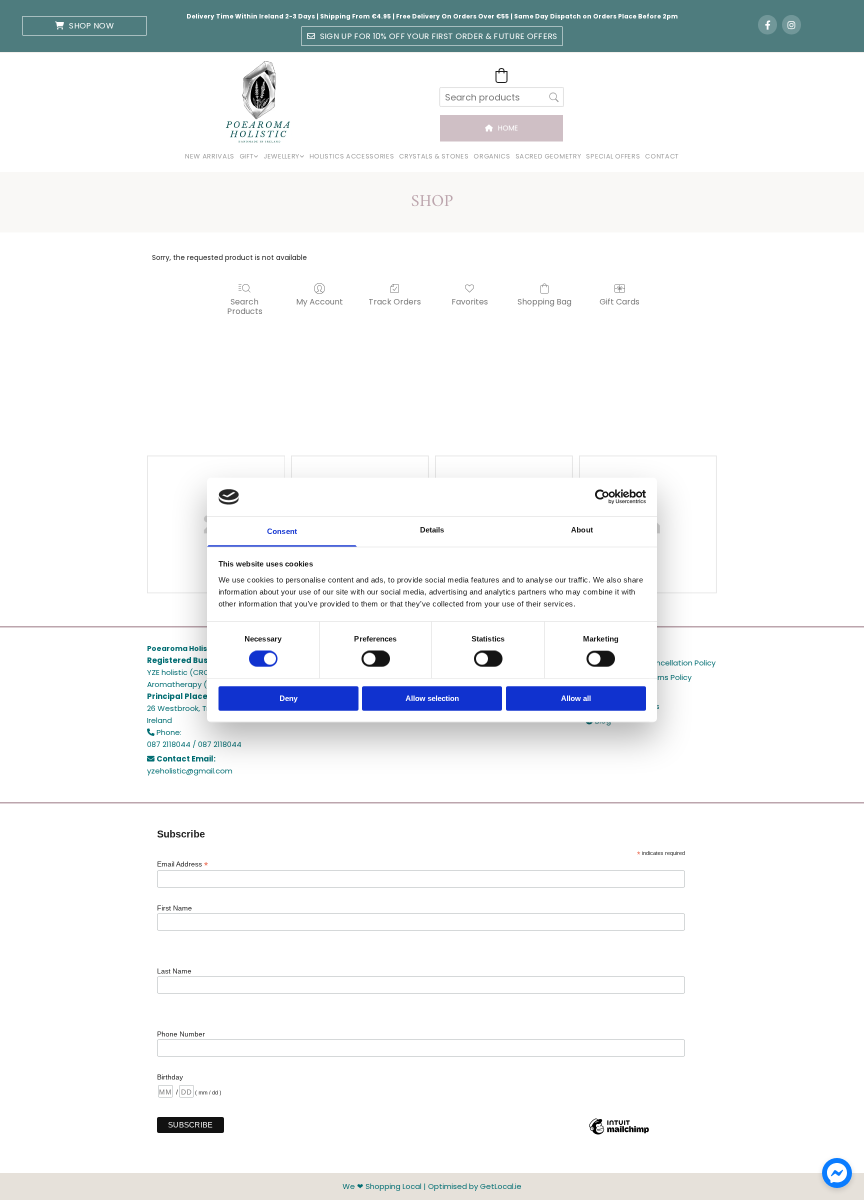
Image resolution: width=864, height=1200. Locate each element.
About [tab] (582, 530)
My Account (319, 301)
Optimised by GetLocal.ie (475, 1186)
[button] (84, 26)
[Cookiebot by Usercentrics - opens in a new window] (602, 497)
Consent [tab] (282, 531)
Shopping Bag (545, 301)
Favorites (470, 301)
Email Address (182, 864)
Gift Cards (620, 301)
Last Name (174, 971)
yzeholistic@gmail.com (189, 771)
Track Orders (394, 301)
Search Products (244, 306)
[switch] (376, 659)
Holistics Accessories (352, 156)
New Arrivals (209, 156)
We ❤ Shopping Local (382, 1186)
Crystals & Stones (433, 156)
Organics (492, 156)
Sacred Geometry (549, 156)
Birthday (170, 1077)
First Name (174, 908)
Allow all (576, 698)
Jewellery (282, 156)
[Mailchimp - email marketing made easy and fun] (619, 1134)
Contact (662, 156)
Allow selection (432, 698)
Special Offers (613, 156)
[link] (249, 156)
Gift (247, 156)
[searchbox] (502, 97)
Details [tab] (432, 530)
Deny (289, 698)
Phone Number (181, 1034)
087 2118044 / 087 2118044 (194, 744)
